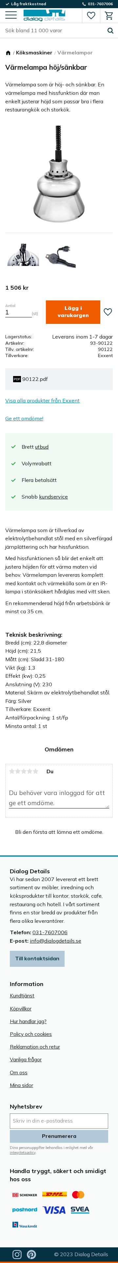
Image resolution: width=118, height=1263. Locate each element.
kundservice (53, 496)
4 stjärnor (29, 771)
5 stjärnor (35, 771)
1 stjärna (12, 771)
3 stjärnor (24, 771)
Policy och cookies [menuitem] (31, 1034)
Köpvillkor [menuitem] (20, 1009)
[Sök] (110, 30)
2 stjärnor (18, 771)
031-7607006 (50, 932)
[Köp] (73, 312)
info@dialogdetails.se (55, 940)
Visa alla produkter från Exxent (42, 400)
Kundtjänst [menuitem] (22, 996)
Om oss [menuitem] (19, 1072)
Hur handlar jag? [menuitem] (28, 1021)
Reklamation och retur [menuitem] (35, 1047)
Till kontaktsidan (37, 958)
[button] (11, 15)
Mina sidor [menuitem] (21, 1085)
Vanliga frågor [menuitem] (26, 1059)
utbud (42, 446)
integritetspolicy (22, 1152)
